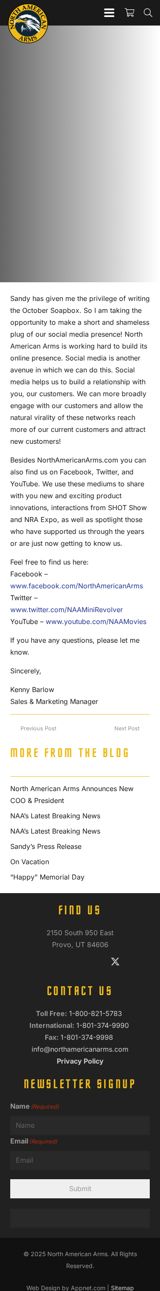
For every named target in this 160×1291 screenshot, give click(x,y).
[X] (115, 962)
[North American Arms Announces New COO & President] (80, 794)
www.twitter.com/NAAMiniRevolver (66, 609)
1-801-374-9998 (88, 1037)
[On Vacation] (80, 862)
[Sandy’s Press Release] (80, 846)
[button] (109, 13)
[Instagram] (68, 962)
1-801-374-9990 (103, 1025)
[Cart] (129, 13)
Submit (80, 1188)
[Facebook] (45, 962)
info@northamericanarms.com (80, 1049)
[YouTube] (92, 962)
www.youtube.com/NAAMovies (96, 621)
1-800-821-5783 (96, 1013)
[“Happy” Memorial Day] (80, 877)
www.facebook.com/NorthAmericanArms (76, 586)
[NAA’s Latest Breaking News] (80, 816)
